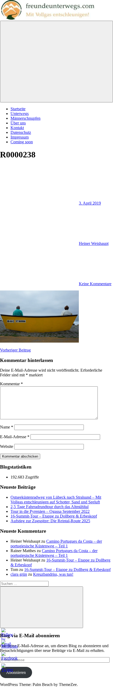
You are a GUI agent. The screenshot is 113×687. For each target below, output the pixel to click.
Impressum (20, 137)
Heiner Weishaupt (94, 243)
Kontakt (17, 127)
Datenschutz (21, 132)
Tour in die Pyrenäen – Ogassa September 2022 (50, 511)
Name (6, 427)
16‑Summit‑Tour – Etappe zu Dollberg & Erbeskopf (54, 516)
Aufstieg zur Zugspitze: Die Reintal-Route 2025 (50, 521)
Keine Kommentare (95, 284)
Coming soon (22, 142)
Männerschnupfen (25, 118)
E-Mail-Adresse (14, 437)
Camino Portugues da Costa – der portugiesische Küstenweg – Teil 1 (56, 543)
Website (6, 446)
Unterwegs (20, 113)
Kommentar (11, 384)
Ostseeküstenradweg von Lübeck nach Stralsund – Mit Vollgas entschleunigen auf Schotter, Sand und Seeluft (56, 499)
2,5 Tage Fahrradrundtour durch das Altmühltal (50, 506)
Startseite (18, 109)
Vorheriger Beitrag (15, 350)
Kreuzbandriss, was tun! (53, 574)
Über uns (18, 123)
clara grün (19, 574)
